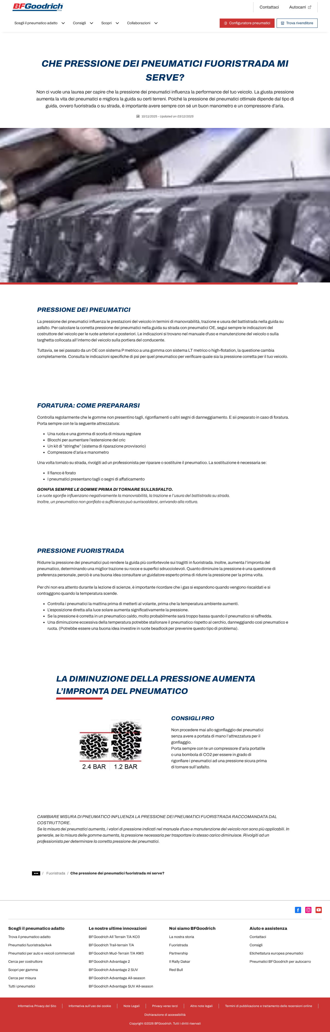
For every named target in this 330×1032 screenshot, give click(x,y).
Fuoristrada (55, 873)
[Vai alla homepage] (37, 7)
